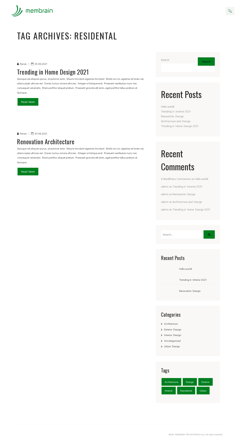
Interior (169, 390)
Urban (203, 390)
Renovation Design (172, 116)
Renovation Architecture (46, 141)
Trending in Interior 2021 (176, 111)
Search (165, 60)
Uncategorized (172, 340)
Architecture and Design (176, 121)
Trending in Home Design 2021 (53, 71)
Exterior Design (172, 329)
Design (190, 382)
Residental (186, 390)
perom (23, 64)
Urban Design (172, 346)
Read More (28, 102)
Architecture (171, 323)
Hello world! (168, 106)
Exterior (205, 382)
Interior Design (172, 335)
